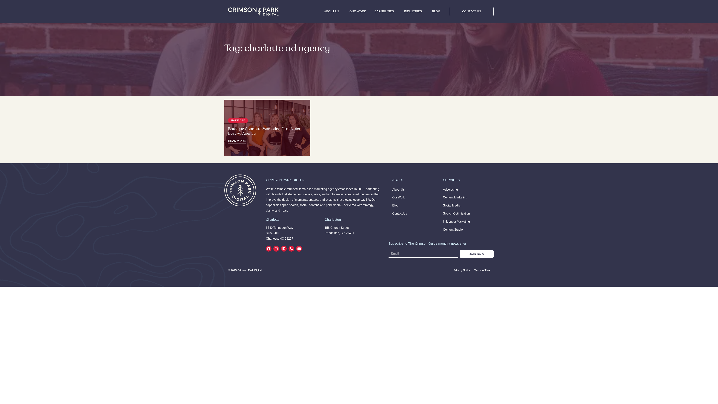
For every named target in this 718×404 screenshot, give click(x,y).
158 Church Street (337, 227)
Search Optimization (456, 213)
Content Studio (453, 229)
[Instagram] (276, 249)
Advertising (238, 120)
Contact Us (399, 213)
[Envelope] (299, 249)
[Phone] (291, 249)
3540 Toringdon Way (279, 227)
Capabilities (384, 11)
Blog (436, 11)
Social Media (451, 205)
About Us (331, 11)
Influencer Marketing (456, 221)
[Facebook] (269, 249)
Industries (413, 11)
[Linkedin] (284, 249)
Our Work (357, 11)
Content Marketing (455, 197)
